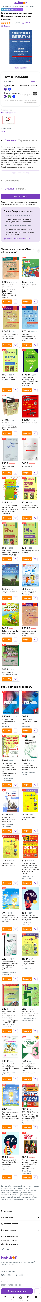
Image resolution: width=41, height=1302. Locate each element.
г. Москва (33, 81)
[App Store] (7, 1275)
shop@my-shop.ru (9, 1244)
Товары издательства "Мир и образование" (17, 251)
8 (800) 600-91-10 (9, 1236)
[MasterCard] (16, 1285)
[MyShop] (9, 1259)
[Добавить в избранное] (15, 302)
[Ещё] (37, 1291)
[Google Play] (21, 1275)
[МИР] (3, 1285)
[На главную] (20, 4)
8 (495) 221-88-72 (9, 1240)
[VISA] (10, 1285)
